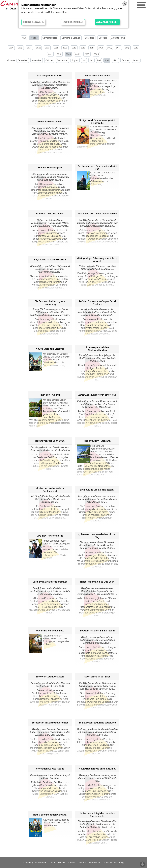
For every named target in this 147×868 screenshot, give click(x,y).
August (75, 60)
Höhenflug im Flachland (97, 440)
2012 (136, 48)
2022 (47, 48)
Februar (125, 60)
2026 (11, 48)
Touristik (34, 38)
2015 (109, 48)
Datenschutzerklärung (113, 863)
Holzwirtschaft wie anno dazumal (97, 768)
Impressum (94, 863)
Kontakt (61, 863)
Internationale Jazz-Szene (49, 768)
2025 (20, 48)
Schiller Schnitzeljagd (50, 167)
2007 (87, 54)
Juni (91, 60)
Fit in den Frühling (50, 394)
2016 (100, 48)
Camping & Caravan (71, 38)
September (62, 60)
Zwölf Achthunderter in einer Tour (97, 394)
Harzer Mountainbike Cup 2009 (97, 581)
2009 (68, 54)
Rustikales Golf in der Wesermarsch (97, 213)
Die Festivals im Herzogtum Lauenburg (50, 303)
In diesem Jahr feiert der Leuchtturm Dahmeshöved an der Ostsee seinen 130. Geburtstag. (103, 178)
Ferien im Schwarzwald (97, 75)
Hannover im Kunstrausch (49, 213)
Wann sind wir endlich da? (49, 630)
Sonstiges (89, 38)
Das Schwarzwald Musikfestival (50, 581)
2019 (74, 48)
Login (52, 863)
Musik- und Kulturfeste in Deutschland (50, 490)
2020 (65, 48)
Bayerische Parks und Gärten (50, 259)
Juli (84, 60)
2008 (77, 54)
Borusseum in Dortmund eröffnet (50, 722)
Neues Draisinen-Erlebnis (50, 348)
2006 (96, 54)
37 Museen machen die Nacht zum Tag (97, 536)
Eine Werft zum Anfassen (50, 676)
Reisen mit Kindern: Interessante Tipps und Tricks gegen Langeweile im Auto (56, 640)
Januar (136, 60)
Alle (24, 38)
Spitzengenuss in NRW (49, 75)
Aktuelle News (118, 38)
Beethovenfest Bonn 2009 (49, 440)
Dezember (23, 60)
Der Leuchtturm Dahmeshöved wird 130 (97, 167)
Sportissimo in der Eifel (97, 676)
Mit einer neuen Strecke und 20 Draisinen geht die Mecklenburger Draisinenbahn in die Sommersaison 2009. (56, 359)
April (107, 60)
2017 (92, 48)
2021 (56, 48)
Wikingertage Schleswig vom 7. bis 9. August (97, 259)
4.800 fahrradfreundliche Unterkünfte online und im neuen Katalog (56, 822)
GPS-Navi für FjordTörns (50, 535)
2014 (118, 48)
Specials (103, 38)
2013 (127, 48)
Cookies (72, 863)
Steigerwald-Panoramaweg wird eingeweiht (97, 121)
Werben (82, 863)
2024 (29, 48)
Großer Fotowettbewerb (50, 121)
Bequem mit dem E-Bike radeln (97, 630)
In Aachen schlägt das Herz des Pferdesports (97, 815)
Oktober (49, 60)
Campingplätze (49, 38)
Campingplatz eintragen (35, 863)
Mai (99, 60)
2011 (50, 54)
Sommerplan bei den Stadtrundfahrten (97, 349)
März (115, 60)
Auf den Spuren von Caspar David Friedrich (97, 303)
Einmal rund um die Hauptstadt (97, 489)
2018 (83, 48)
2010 (59, 54)
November (36, 60)
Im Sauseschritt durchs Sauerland (97, 722)
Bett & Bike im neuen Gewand (49, 814)
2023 (38, 48)
